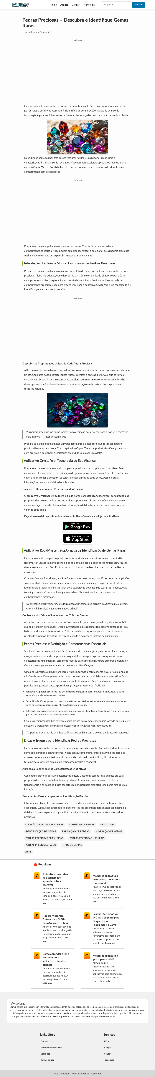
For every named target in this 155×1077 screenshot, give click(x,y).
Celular (75, 5)
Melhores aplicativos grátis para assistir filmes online (105, 959)
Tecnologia (89, 5)
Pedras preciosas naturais (86, 838)
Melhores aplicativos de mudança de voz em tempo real (106, 880)
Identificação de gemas (40, 832)
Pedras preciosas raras (40, 845)
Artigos (64, 5)
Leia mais (110, 943)
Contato (44, 1042)
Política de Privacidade (51, 1048)
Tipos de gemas (72, 845)
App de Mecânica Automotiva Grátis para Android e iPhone (56, 920)
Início (54, 5)
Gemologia (108, 825)
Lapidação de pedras (75, 832)
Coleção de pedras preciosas (44, 825)
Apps (28, 852)
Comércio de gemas (81, 825)
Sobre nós (45, 1054)
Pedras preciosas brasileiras (44, 838)
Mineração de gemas (109, 832)
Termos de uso (47, 1060)
